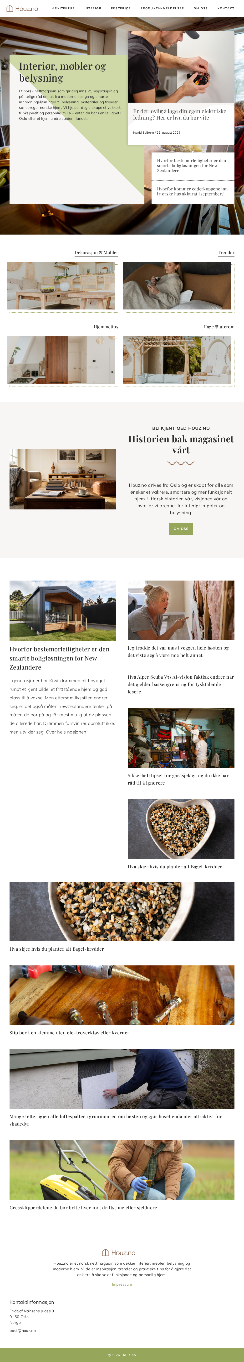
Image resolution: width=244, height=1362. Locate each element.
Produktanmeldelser (162, 8)
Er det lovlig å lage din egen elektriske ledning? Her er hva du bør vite (179, 114)
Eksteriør (121, 8)
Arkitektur (63, 8)
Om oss (201, 8)
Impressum (122, 1284)
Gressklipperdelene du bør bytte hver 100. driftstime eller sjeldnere (83, 1207)
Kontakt (226, 8)
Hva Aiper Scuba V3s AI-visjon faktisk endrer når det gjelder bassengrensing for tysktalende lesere (181, 684)
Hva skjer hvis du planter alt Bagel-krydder (175, 866)
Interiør (93, 8)
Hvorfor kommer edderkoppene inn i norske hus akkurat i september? (192, 191)
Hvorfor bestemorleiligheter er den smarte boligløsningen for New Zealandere (191, 165)
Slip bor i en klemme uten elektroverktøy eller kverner (69, 1032)
